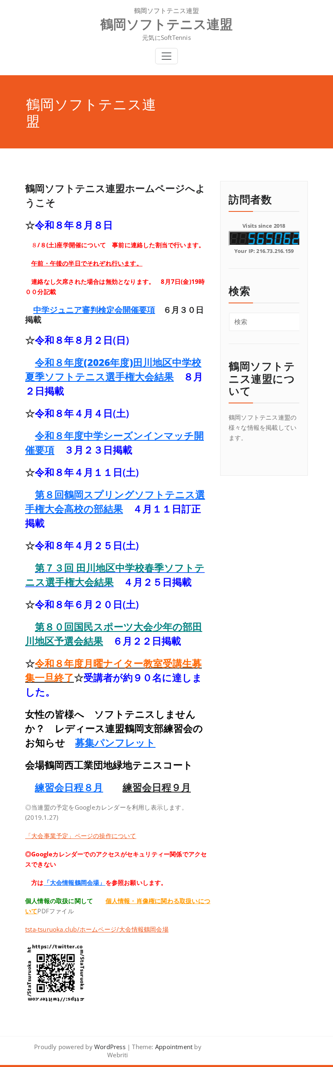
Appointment (173, 1047)
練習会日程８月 (69, 787)
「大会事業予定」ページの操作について (80, 836)
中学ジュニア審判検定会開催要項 (94, 309)
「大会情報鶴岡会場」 (75, 882)
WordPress (109, 1047)
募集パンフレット (115, 742)
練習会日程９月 (157, 787)
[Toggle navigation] (166, 56)
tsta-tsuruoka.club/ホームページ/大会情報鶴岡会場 (97, 929)
